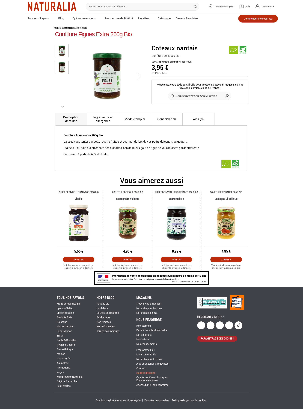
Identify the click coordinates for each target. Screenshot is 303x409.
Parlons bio (103, 303)
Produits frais (64, 317)
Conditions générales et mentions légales (118, 400)
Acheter (78, 259)
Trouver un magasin (224, 6)
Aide (248, 6)
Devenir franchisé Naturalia (151, 330)
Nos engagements (146, 344)
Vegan (60, 372)
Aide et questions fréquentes (152, 363)
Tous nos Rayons (38, 18)
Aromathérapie (65, 349)
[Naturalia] (52, 6)
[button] (139, 76)
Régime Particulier (67, 381)
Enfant (60, 335)
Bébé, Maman (64, 331)
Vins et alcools (65, 326)
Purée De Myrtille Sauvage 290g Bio (79, 192)
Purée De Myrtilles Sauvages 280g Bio (176, 192)
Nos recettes (104, 321)
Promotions (63, 367)
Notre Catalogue (106, 326)
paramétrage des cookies (217, 338)
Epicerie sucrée (65, 312)
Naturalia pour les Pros (149, 308)
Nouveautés (63, 358)
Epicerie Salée (64, 308)
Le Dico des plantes (108, 312)
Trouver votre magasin (148, 303)
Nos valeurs (142, 339)
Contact (141, 368)
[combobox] (142, 7)
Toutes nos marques (108, 331)
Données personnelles (156, 400)
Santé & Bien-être (66, 340)
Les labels (102, 308)
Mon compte (267, 6)
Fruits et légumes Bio (68, 303)
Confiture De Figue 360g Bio (127, 192)
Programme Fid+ (145, 350)
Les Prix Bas (64, 385)
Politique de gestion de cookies (189, 400)
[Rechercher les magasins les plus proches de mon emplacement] (172, 95)
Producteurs (103, 317)
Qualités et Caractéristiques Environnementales (152, 379)
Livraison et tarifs (146, 354)
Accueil (56, 27)
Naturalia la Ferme (146, 312)
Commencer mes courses (258, 18)
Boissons (62, 321)
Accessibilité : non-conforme (152, 384)
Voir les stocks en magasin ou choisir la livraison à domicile (78, 266)
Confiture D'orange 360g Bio (226, 192)
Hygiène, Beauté (66, 344)
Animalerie (63, 363)
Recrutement (143, 325)
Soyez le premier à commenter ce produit (172, 61)
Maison (61, 353)
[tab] (71, 119)
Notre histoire (144, 334)
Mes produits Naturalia (70, 376)
